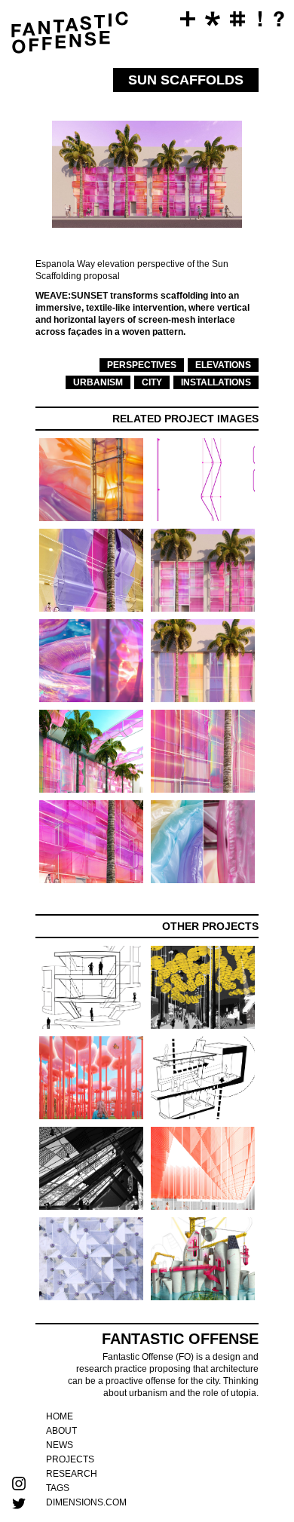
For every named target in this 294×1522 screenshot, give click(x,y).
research (71, 1473)
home (59, 1416)
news (59, 1445)
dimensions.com (86, 1502)
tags (57, 1488)
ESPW (18, 83)
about (61, 1430)
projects (70, 1459)
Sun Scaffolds (18, 146)
